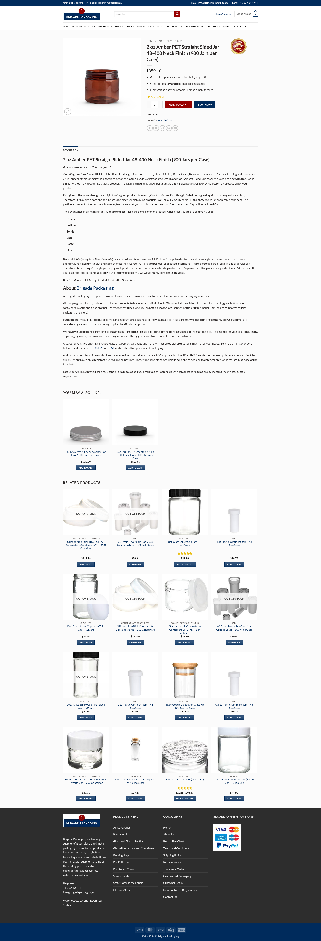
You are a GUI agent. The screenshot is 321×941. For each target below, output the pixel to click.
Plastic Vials (120, 834)
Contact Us (240, 26)
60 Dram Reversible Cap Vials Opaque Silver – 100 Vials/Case (234, 628)
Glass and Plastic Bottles (128, 841)
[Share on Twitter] (156, 128)
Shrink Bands (121, 876)
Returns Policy (172, 862)
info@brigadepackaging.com (80, 892)
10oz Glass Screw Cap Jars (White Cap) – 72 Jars (86, 628)
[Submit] (177, 14)
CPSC (111, 348)
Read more (86, 564)
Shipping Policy (172, 855)
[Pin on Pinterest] (169, 128)
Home (66, 26)
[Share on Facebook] (150, 128)
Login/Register (224, 13)
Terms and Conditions (176, 848)
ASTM (98, 348)
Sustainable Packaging (83, 26)
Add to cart (178, 104)
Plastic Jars (174, 41)
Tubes (129, 26)
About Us (169, 834)
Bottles (102, 26)
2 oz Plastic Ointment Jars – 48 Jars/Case (135, 706)
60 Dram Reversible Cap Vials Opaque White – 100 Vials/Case (135, 543)
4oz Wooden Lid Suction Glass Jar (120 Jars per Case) (185, 706)
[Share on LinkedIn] (175, 128)
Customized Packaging (177, 876)
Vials (139, 26)
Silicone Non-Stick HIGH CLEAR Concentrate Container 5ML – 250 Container (86, 545)
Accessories (173, 26)
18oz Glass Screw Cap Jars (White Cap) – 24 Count (234, 781)
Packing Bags (121, 855)
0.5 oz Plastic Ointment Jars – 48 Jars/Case (234, 706)
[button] (247, 14)
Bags (159, 26)
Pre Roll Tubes (122, 862)
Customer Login (173, 882)
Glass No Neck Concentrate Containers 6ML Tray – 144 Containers (185, 630)
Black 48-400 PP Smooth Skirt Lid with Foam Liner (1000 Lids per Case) (135, 455)
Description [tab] (70, 150)
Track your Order (173, 869)
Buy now (205, 104)
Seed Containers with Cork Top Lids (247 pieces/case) (135, 781)
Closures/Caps (122, 890)
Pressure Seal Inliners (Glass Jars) (185, 779)
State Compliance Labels (128, 882)
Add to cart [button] (86, 468)
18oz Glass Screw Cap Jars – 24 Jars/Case (185, 543)
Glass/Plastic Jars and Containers (133, 848)
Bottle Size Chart (173, 841)
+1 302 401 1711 (74, 887)
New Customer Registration (180, 890)
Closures (116, 26)
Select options (185, 564)
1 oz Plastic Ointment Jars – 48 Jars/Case (234, 543)
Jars (149, 26)
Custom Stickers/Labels (219, 26)
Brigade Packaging (95, 288)
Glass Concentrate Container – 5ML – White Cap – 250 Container (85, 781)
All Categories (122, 827)
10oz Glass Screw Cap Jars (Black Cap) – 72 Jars (86, 706)
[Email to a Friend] (162, 128)
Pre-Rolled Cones (123, 869)
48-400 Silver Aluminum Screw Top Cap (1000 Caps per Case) (86, 453)
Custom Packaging (194, 26)
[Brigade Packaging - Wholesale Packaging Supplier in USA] (86, 14)
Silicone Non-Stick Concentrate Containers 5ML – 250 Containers (135, 628)
